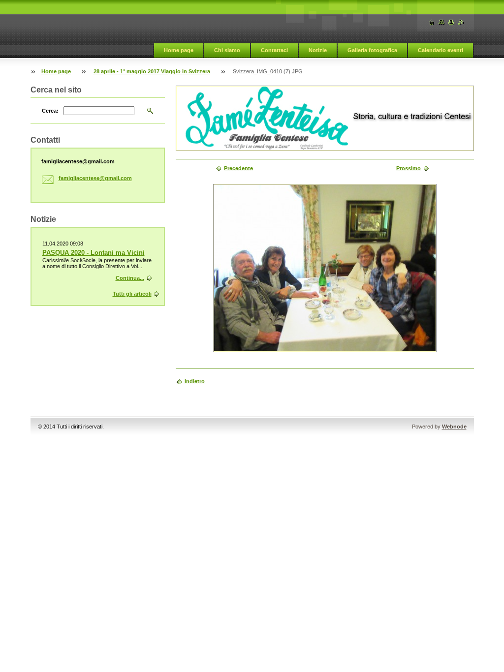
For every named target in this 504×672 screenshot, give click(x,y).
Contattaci (274, 50)
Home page (178, 50)
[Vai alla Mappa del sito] (441, 22)
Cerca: (50, 111)
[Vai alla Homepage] (432, 22)
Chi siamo (227, 50)
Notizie (318, 50)
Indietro (195, 381)
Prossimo (408, 168)
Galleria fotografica (372, 50)
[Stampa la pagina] (451, 22)
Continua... (130, 278)
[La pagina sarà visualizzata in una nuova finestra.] (325, 268)
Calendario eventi (440, 50)
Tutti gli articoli (132, 294)
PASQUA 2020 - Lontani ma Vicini (93, 252)
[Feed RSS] (461, 22)
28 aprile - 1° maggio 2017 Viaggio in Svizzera (152, 71)
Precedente (238, 168)
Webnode (454, 426)
